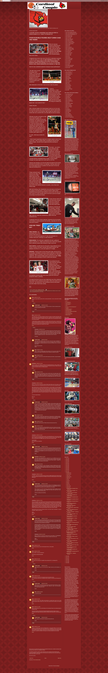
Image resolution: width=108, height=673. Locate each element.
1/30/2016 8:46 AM (44, 617)
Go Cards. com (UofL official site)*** (71, 306)
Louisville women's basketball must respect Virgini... (71, 541)
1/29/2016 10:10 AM (39, 363)
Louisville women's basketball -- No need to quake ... (71, 491)
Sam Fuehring (41, 291)
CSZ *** (67, 305)
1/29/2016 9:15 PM (44, 583)
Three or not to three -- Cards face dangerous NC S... (71, 520)
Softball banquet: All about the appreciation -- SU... (70, 506)
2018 (66, 469)
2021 (66, 465)
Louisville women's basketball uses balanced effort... (71, 495)
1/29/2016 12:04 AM (37, 297)
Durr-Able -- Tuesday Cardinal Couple (72, 530)
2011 (66, 561)
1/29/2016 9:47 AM (42, 329)
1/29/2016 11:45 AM (42, 456)
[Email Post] (46, 289)
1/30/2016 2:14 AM (37, 626)
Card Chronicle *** (68, 303)
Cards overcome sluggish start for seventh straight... (71, 547)
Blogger (58, 665)
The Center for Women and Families (71, 311)
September (68, 476)
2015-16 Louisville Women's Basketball (37, 290)
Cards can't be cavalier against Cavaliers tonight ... (71, 527)
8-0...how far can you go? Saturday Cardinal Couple (71, 493)
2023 (66, 462)
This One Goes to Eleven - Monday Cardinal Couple (71, 518)
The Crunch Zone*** (69, 312)
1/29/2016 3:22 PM (40, 355)
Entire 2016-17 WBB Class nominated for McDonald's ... (72, 543)
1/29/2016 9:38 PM (40, 591)
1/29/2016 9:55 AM (44, 339)
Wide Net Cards (68, 314)
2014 (66, 557)
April (67, 483)
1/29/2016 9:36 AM (37, 315)
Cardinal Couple (37, 305)
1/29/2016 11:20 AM (44, 483)
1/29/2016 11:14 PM (37, 606)
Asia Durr (51, 290)
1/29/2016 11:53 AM (44, 518)
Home (45, 658)
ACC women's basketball (46, 290)
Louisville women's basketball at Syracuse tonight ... (71, 503)
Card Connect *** (68, 304)
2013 (66, 558)
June (67, 480)
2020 (66, 466)
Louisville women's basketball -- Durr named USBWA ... (72, 514)
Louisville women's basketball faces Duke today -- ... (71, 534)
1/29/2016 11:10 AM (44, 446)
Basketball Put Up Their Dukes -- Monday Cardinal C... (71, 532)
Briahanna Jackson (55, 290)
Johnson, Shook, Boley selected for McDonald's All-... (71, 516)
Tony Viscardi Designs (69, 313)
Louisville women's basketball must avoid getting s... (71, 549)
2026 (66, 458)
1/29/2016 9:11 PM (44, 565)
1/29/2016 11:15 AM (39, 474)
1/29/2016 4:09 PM (37, 551)
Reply (33, 301)
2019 (66, 467)
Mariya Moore (37, 291)
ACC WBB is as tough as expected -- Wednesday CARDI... (72, 529)
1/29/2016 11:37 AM (39, 500)
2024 (66, 461)
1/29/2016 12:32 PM (42, 534)
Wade (33, 297)
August (67, 478)
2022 (66, 463)
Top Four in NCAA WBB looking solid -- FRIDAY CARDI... (72, 510)
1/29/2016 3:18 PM (40, 349)
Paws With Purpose (68, 310)
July (67, 479)
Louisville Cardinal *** (69, 309)
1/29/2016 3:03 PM (40, 421)
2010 (66, 562)
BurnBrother (34, 363)
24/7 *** (67, 301)
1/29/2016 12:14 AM (44, 305)
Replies (34, 303)
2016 (66, 471)
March (67, 484)
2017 (66, 470)
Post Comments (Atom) (36, 659)
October (67, 475)
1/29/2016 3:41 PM (37, 545)
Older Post (59, 658)
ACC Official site (68, 302)
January (67, 487)
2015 (66, 556)
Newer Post (31, 658)
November (68, 474)
